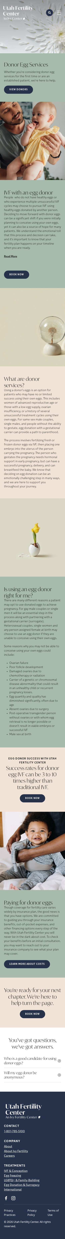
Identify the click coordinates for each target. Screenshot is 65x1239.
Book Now (16, 274)
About (8, 1146)
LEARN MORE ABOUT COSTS (27, 964)
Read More (10, 256)
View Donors (18, 89)
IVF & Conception (16, 1171)
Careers (9, 1156)
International (13, 1189)
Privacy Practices (10, 1213)
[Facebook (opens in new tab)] (6, 1198)
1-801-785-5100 (14, 1131)
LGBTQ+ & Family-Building (22, 1180)
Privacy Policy (32, 1213)
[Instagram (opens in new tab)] (13, 1198)
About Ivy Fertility (16, 1151)
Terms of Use (53, 1213)
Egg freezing (12, 1175)
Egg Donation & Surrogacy (22, 1185)
